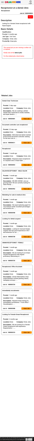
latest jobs (18, 53)
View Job (27, 119)
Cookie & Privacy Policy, (7, 439)
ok (26, 439)
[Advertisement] (17, 75)
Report (30, 17)
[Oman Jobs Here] (13, 3)
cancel (30, 439)
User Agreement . (21, 439)
